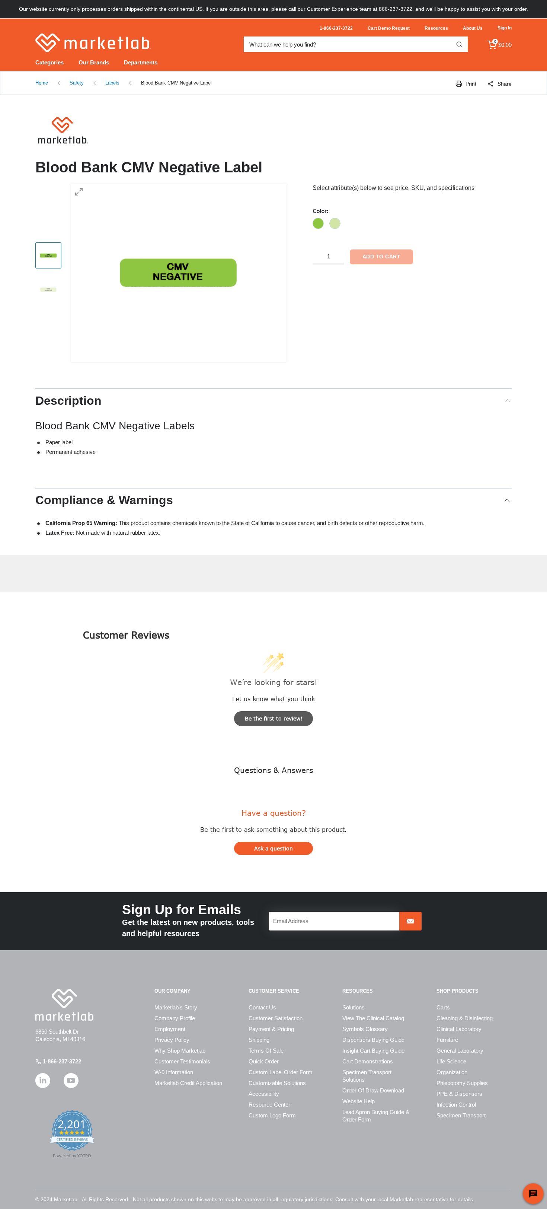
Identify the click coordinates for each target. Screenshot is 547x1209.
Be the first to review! (274, 718)
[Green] (318, 223)
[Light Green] (334, 223)
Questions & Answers (273, 769)
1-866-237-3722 (62, 1061)
